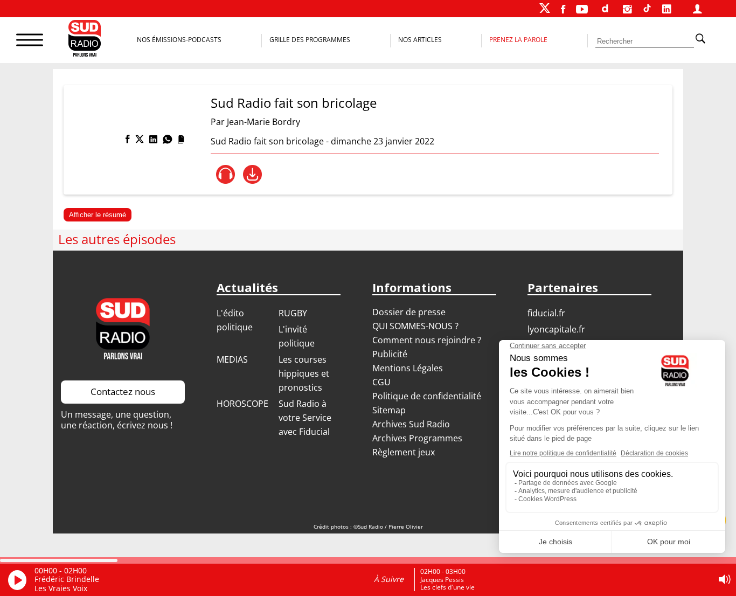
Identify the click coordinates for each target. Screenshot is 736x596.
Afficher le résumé (97, 215)
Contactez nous (123, 391)
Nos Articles (420, 39)
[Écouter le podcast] (225, 174)
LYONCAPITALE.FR (556, 329)
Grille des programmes (309, 39)
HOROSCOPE (242, 404)
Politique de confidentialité (426, 396)
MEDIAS (232, 359)
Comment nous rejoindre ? (427, 340)
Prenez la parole (518, 39)
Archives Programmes (417, 438)
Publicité (389, 354)
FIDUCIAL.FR (546, 313)
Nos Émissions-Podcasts (179, 39)
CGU (381, 382)
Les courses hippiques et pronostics (304, 373)
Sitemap (389, 410)
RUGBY (293, 313)
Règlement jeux (403, 452)
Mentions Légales (407, 368)
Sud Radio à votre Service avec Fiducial (305, 418)
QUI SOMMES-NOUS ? (415, 326)
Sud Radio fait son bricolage (294, 103)
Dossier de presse (409, 312)
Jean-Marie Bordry (263, 122)
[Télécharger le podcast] (252, 174)
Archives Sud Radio (411, 424)
